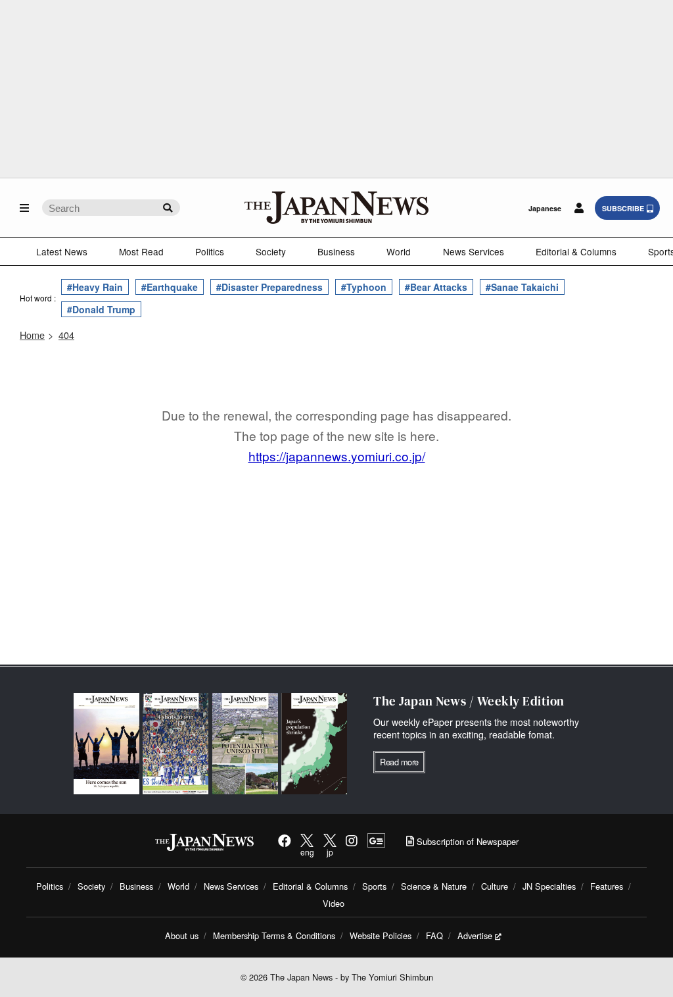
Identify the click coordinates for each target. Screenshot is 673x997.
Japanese (544, 208)
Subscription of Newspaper (466, 841)
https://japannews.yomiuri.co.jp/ (336, 456)
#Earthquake (169, 287)
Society (271, 251)
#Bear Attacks (436, 287)
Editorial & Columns (576, 251)
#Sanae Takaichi (522, 287)
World (398, 251)
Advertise (474, 935)
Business (336, 251)
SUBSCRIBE (623, 208)
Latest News (61, 251)
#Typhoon (363, 287)
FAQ (434, 935)
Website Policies (380, 935)
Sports (374, 886)
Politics (209, 251)
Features (606, 886)
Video (333, 903)
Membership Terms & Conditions (274, 935)
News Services (473, 251)
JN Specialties (549, 886)
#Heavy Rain (95, 287)
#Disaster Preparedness (269, 287)
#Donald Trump (101, 309)
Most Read (141, 251)
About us (181, 935)
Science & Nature (434, 886)
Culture (494, 886)
